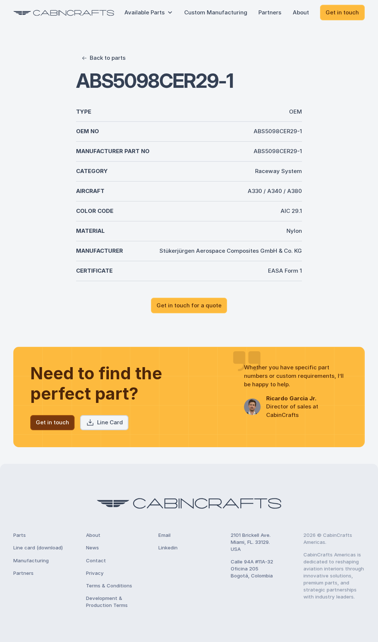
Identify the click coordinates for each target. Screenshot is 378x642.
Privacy (95, 573)
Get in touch (342, 12)
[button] (149, 12)
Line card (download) (38, 547)
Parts (19, 535)
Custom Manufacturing (215, 12)
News (92, 547)
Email (164, 535)
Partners (269, 12)
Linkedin (168, 547)
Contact (96, 560)
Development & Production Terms (107, 601)
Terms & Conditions (109, 585)
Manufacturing (31, 560)
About (301, 12)
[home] (63, 12)
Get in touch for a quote (189, 305)
